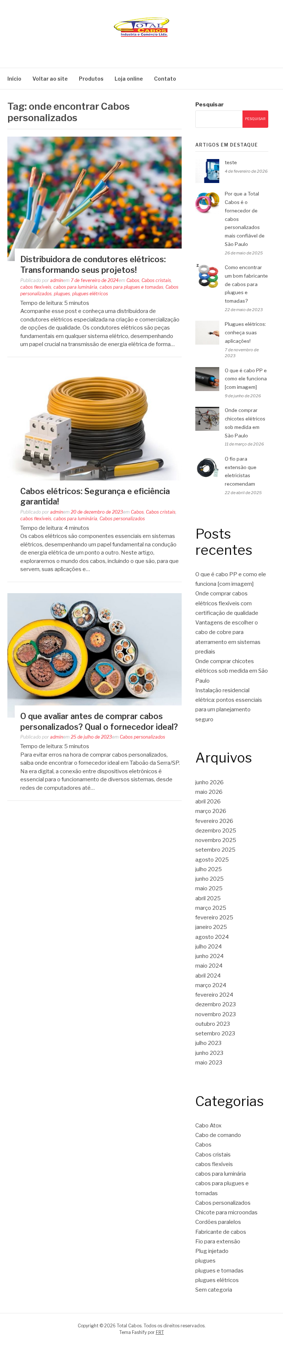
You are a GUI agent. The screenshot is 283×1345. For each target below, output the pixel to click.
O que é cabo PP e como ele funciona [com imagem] (246, 378)
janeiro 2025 (211, 927)
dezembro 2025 (215, 830)
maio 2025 (209, 888)
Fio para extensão (217, 1241)
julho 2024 (208, 946)
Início (14, 78)
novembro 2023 (215, 1014)
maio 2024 (209, 965)
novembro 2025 (215, 840)
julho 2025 (208, 869)
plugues (62, 293)
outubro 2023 (212, 1024)
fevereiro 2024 (214, 995)
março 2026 (210, 811)
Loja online (129, 78)
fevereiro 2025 (214, 917)
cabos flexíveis (35, 287)
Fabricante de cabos (220, 1232)
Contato (165, 78)
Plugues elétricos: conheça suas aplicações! (245, 332)
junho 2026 (209, 782)
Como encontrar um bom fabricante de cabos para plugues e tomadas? (246, 284)
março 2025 (210, 908)
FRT (160, 1332)
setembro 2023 (215, 1033)
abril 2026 (208, 801)
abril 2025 (208, 898)
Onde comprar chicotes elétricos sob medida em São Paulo (231, 671)
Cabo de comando (218, 1135)
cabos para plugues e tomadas (131, 287)
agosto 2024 (212, 937)
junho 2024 (209, 956)
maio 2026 (209, 792)
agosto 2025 (212, 859)
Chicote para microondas (226, 1212)
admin (56, 280)
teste (231, 162)
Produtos (91, 78)
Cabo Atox (208, 1125)
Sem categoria (213, 1289)
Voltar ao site (50, 78)
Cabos (132, 280)
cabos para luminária (75, 287)
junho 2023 (209, 1053)
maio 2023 (208, 1062)
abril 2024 (208, 975)
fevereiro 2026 (214, 821)
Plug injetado (211, 1251)
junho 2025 (209, 879)
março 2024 (210, 985)
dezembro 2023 (215, 1004)
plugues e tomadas (219, 1270)
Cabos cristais (156, 280)
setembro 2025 (215, 849)
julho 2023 (208, 1043)
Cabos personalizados (122, 518)
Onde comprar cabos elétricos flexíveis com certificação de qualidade (226, 603)
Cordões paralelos (218, 1222)
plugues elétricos (90, 293)
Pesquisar (209, 104)
